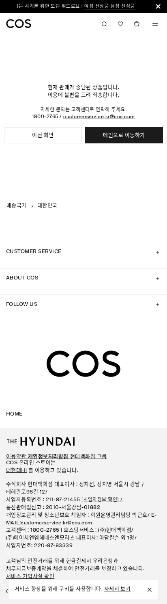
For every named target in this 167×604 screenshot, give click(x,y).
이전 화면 (43, 135)
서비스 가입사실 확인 (30, 576)
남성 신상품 (120, 6)
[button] (120, 24)
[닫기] (158, 6)
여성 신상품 (93, 6)
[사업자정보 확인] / (102, 500)
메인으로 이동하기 (124, 135)
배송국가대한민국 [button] (32, 205)
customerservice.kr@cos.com (99, 117)
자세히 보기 (117, 589)
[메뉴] (155, 24)
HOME (14, 414)
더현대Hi (16, 470)
